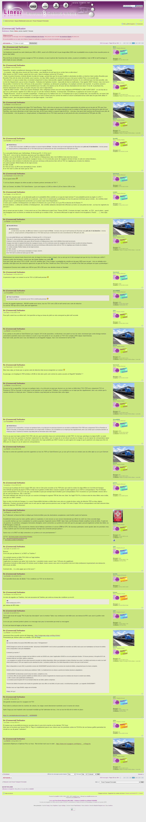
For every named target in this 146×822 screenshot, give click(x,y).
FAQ (124, 24)
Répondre (4, 42)
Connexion (140, 24)
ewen (7, 312)
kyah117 (25, 31)
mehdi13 (31, 789)
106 (142, 43)
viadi (7, 548)
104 (136, 43)
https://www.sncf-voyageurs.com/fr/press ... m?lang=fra (73, 744)
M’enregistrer (131, 24)
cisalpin (8, 194)
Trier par (78, 774)
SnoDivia (110, 805)
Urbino (16, 31)
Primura (8, 594)
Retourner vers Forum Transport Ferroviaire (15, 782)
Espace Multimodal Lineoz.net (23, 21)
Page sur (114, 43)
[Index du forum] (51, 10)
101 (127, 43)
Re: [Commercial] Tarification (15, 47)
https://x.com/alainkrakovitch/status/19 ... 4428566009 (20, 715)
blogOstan (55, 805)
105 (139, 43)
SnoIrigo (63, 805)
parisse (8, 485)
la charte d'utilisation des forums (34, 36)
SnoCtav (87, 805)
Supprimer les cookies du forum (116, 793)
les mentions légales (66, 36)
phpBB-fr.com (76, 797)
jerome (21, 31)
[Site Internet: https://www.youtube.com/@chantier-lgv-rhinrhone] (114, 540)
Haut (142, 62)
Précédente (6, 774)
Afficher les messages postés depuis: (57, 774)
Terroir (12, 31)
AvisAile (8, 576)
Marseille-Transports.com (99, 805)
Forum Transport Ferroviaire (41, 21)
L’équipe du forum (102, 793)
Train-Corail (9, 175)
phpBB (57, 796)
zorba (7, 722)
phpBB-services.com (92, 796)
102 (130, 43)
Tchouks (30, 31)
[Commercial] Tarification (14, 28)
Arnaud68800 (9, 292)
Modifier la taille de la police (141, 20)
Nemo (7, 49)
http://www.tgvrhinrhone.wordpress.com (16, 538)
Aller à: (97, 782)
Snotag (47, 805)
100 (124, 43)
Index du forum (9, 21)
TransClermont (77, 805)
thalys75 (8, 512)
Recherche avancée (137, 7)
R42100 (8, 67)
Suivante (140, 774)
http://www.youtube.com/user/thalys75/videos (20, 536)
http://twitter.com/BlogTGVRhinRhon (14, 539)
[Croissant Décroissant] (94, 774)
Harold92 (8, 140)
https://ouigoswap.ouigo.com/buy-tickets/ (47, 635)
